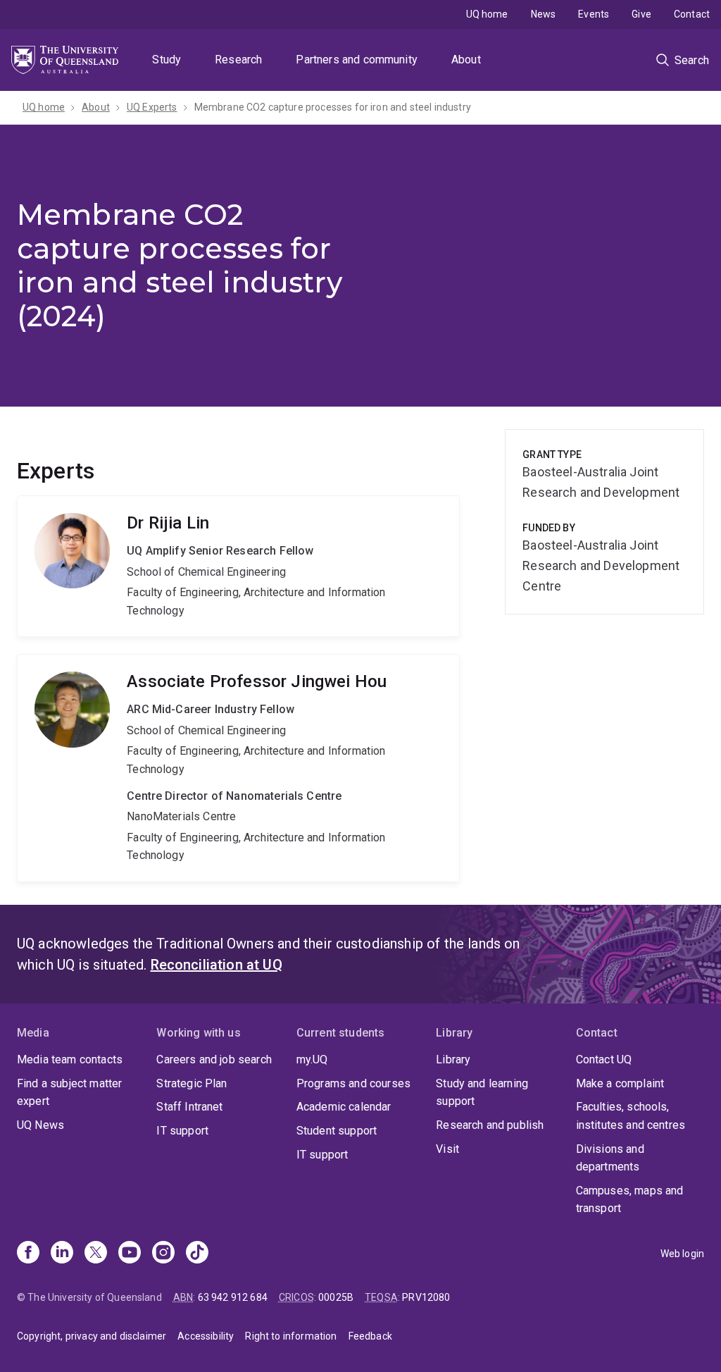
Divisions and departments (610, 1158)
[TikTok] (197, 1253)
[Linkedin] (62, 1253)
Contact (692, 14)
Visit (447, 1149)
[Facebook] (28, 1253)
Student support (336, 1130)
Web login (682, 1253)
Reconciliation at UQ (216, 964)
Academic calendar (343, 1106)
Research (238, 59)
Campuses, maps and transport (630, 1200)
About (466, 59)
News (543, 14)
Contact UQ (604, 1059)
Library (453, 1059)
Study (166, 59)
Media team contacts (70, 1059)
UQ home (487, 14)
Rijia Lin (238, 566)
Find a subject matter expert (69, 1092)
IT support (182, 1130)
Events (593, 14)
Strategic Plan (191, 1083)
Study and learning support (482, 1092)
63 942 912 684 (233, 1297)
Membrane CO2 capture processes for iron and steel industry (332, 107)
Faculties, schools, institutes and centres (631, 1116)
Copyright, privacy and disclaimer (91, 1336)
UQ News (40, 1125)
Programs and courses (353, 1083)
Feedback (370, 1336)
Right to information (291, 1336)
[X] (95, 1253)
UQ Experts (152, 107)
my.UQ (312, 1059)
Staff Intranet (189, 1106)
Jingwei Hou (238, 768)
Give (641, 14)
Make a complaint (620, 1083)
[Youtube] (129, 1253)
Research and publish (490, 1125)
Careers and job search (214, 1059)
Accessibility (205, 1336)
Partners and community (357, 59)
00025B (335, 1297)
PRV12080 (426, 1297)
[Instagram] (163, 1253)
